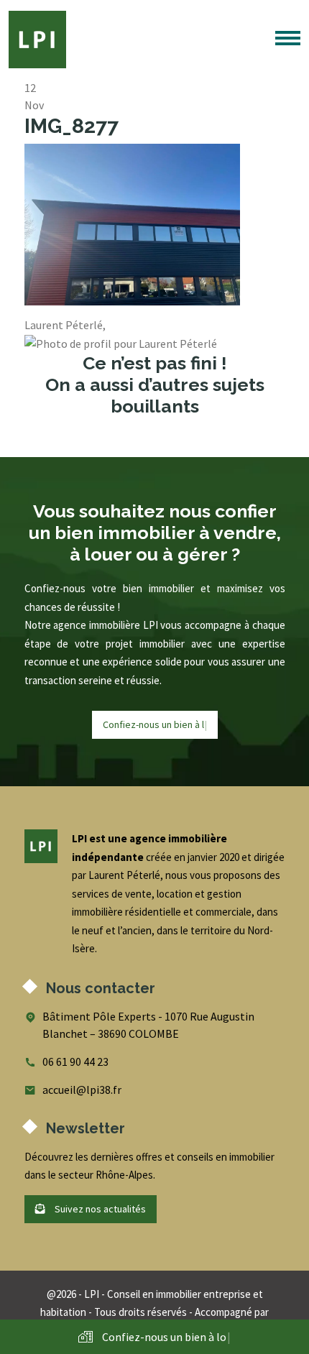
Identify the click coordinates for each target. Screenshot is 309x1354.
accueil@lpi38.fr (81, 1089)
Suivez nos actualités (99, 1208)
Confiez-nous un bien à (155, 724)
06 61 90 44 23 (75, 1061)
